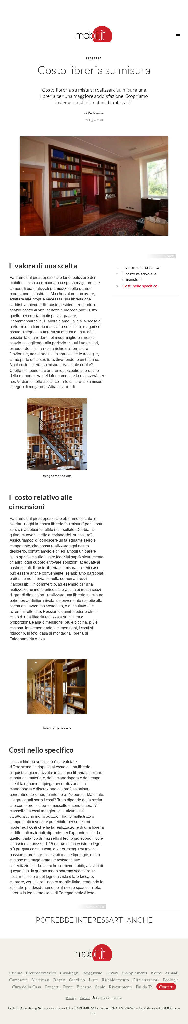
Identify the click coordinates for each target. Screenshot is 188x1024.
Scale (100, 987)
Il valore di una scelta (140, 267)
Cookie (85, 998)
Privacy (71, 998)
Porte (68, 987)
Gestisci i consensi (109, 998)
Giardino (77, 980)
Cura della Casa (26, 987)
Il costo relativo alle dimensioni (139, 276)
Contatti (166, 987)
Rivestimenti (120, 987)
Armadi (172, 973)
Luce (93, 980)
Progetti (52, 987)
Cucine (15, 973)
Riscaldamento (115, 980)
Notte (156, 973)
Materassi (40, 980)
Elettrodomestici (41, 973)
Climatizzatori (146, 980)
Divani (112, 973)
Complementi (134, 973)
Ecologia (171, 980)
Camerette (18, 980)
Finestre (84, 987)
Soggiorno (93, 973)
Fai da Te (144, 987)
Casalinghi (70, 973)
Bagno (59, 980)
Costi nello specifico (139, 285)
